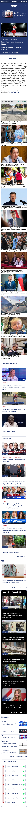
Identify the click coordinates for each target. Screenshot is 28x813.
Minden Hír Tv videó (17, 712)
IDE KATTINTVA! (14, 92)
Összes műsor (19, 805)
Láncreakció (5, 750)
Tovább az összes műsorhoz (17, 756)
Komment (4, 501)
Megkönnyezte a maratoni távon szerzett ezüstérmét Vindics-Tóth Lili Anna (13, 387)
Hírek (3, 428)
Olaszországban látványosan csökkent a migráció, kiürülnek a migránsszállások (13, 684)
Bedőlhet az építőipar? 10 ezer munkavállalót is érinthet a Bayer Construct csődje (14, 581)
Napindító (4, 382)
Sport (8, 20)
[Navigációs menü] (2, 5)
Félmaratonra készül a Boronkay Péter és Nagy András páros (13, 410)
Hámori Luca (14, 39)
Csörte (4, 736)
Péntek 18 (4, 525)
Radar (3, 406)
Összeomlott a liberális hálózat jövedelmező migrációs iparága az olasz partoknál (12, 615)
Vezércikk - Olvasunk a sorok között (11, 457)
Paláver (4, 703)
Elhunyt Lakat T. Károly (9, 431)
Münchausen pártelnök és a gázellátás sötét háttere (20, 15)
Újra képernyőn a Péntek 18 (10, 552)
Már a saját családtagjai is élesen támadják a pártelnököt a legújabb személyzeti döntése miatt (12, 506)
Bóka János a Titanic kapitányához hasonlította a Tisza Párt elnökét (12, 707)
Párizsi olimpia (4, 39)
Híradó (4, 721)
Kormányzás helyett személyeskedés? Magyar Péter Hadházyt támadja (13, 483)
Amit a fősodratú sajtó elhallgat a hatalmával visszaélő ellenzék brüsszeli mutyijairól (14, 530)
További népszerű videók (18, 587)
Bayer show (5, 741)
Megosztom (12, 58)
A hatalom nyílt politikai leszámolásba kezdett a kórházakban (13, 660)
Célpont (4, 730)
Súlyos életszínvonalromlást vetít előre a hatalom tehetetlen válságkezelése (13, 638)
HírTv (2, 20)
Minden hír (20, 556)
